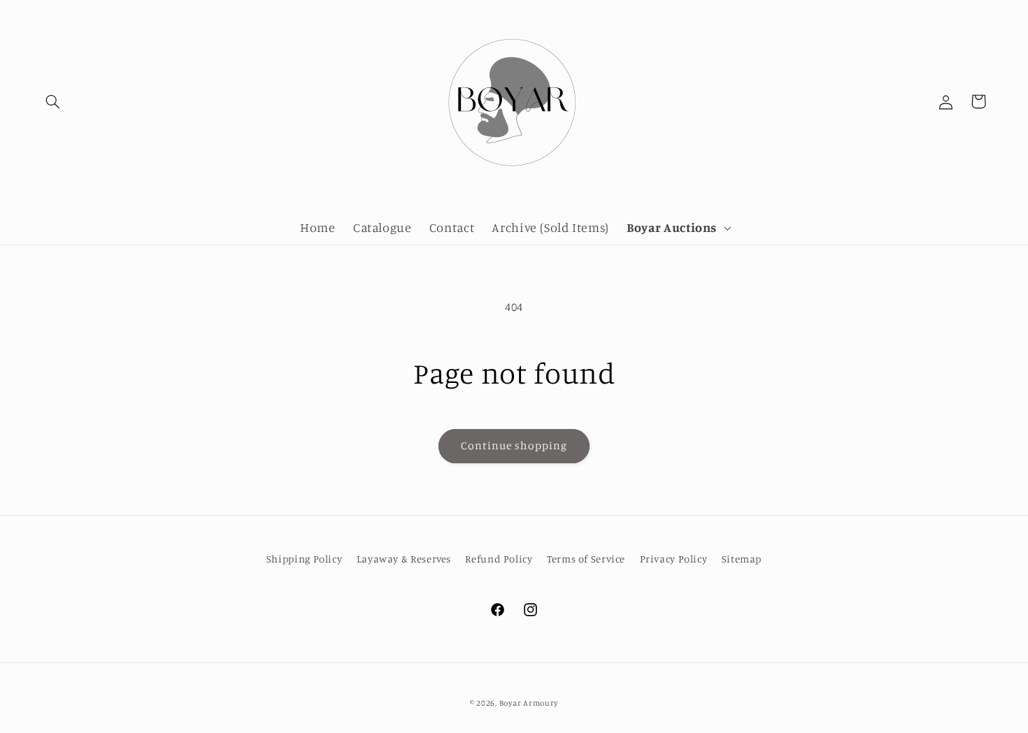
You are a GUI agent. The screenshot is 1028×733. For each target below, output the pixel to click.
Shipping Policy (304, 559)
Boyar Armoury (529, 703)
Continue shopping (514, 445)
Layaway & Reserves (404, 559)
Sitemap (742, 559)
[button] (53, 101)
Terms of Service (586, 559)
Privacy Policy (674, 559)
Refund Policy (498, 559)
